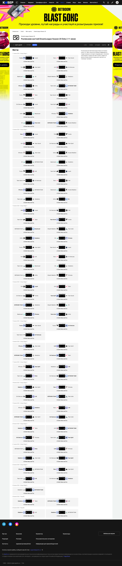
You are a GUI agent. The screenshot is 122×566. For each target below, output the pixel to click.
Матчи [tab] (35, 45)
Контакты (5, 544)
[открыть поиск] (104, 2)
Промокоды (66, 534)
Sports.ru (6, 554)
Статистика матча (28, 61)
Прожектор (39, 534)
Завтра (104, 45)
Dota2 (22, 31)
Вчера (91, 45)
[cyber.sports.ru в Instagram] (17, 524)
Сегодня (97, 45)
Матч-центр (29, 31)
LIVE (85, 45)
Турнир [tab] (29, 45)
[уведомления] (108, 2)
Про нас (4, 534)
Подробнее (67, 556)
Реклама (18, 539)
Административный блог (23, 544)
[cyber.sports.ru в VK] (11, 524)
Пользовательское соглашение (45, 539)
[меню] (17, 2)
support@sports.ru (35, 550)
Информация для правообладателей (47, 544)
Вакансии (19, 534)
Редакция (5, 539)
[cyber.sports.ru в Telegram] (4, 524)
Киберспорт (16, 31)
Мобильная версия (109, 533)
